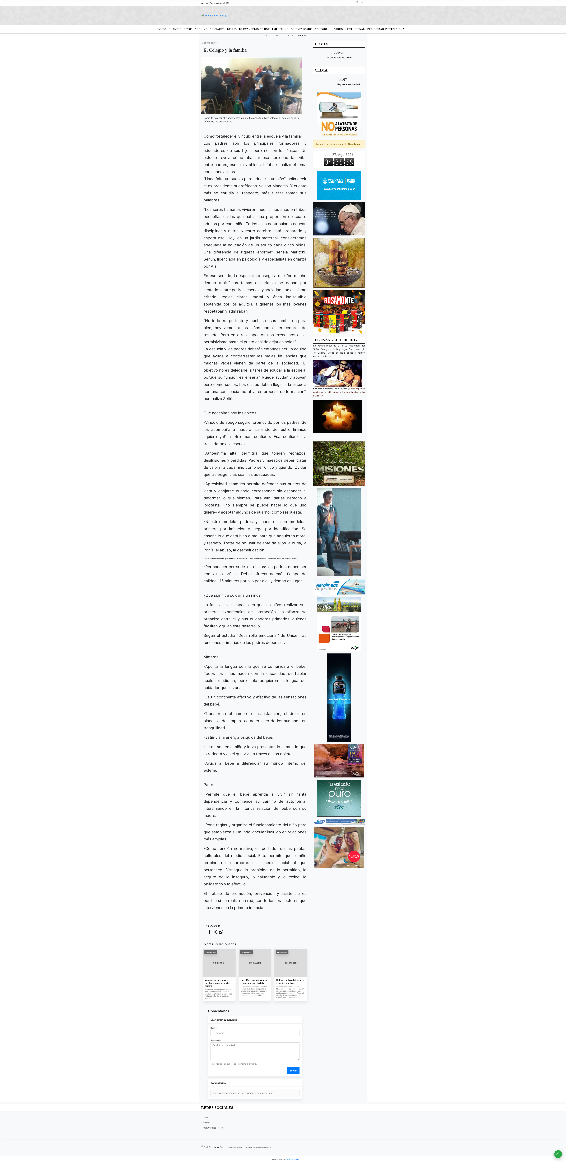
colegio (264, 36)
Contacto (217, 29)
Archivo (201, 29)
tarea (276, 36)
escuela (288, 36)
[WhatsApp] (363, 2)
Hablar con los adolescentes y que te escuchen (289, 981)
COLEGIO (321, 29)
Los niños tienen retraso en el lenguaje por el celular (254, 981)
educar (302, 36)
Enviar (293, 1070)
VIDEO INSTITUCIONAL (349, 29)
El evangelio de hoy (254, 29)
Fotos (188, 29)
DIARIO (232, 29)
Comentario (215, 1040)
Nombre (213, 1028)
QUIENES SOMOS (301, 29)
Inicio (161, 29)
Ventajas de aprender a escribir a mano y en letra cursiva (217, 983)
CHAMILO (175, 29)
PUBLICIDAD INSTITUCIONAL (387, 29)
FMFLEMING (280, 29)
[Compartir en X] (215, 932)
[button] (358, 2)
